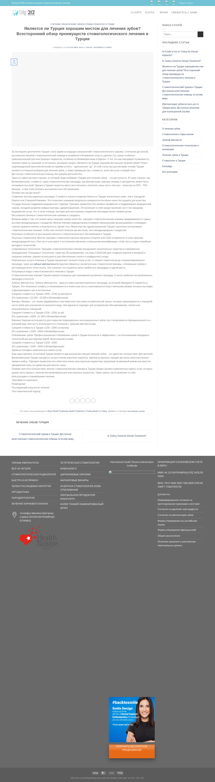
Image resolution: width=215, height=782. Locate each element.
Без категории (170, 172)
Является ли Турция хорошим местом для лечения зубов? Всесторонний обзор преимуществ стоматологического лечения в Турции (182, 74)
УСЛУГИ (149, 12)
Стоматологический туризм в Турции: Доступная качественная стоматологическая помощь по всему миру (182, 93)
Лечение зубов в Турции (80, 24)
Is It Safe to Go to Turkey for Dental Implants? (180, 53)
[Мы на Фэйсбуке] (196, 3)
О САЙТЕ (136, 12)
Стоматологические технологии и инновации (180, 147)
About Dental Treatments (58, 411)
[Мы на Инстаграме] (199, 3)
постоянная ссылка (136, 411)
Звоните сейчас (186, 3)
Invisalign (167, 166)
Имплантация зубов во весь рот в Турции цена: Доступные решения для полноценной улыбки (180, 108)
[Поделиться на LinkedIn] (93, 400)
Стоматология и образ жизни (178, 134)
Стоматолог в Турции (104, 24)
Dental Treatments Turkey (99, 47)
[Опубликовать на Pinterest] (87, 400)
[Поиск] (202, 12)
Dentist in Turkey (100, 411)
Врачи (164, 12)
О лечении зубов (58, 24)
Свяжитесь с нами (184, 12)
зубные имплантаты (44, 264)
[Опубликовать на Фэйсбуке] (72, 400)
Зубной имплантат (172, 140)
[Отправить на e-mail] (202, 3)
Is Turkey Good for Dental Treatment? (127, 436)
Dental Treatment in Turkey (80, 411)
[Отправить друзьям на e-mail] (82, 400)
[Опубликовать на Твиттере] (77, 400)
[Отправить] (200, 34)
